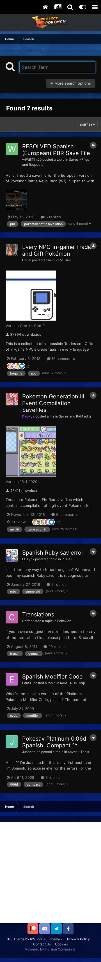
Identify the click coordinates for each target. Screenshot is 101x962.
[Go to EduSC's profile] (12, 679)
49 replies (56, 646)
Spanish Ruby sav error (52, 552)
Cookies (61, 944)
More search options (72, 83)
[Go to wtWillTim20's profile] (12, 149)
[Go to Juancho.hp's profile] (12, 741)
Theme (55, 939)
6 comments (66, 514)
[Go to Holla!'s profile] (12, 250)
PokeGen (64, 621)
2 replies (58, 584)
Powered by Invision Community (50, 949)
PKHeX (67, 559)
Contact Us (42, 944)
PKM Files (63, 260)
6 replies (53, 217)
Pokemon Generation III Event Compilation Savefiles (53, 403)
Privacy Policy (78, 939)
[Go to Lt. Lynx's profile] (12, 555)
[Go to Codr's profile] (12, 617)
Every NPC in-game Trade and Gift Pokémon (56, 250)
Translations (38, 614)
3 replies (52, 777)
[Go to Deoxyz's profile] (12, 399)
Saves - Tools (78, 752)
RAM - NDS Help (72, 683)
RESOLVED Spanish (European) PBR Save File (56, 149)
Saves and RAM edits (75, 416)
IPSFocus (37, 939)
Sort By (86, 124)
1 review (18, 521)
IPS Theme (15, 939)
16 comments (62, 358)
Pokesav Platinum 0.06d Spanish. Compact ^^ (54, 742)
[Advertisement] (50, 872)
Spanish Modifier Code (52, 676)
